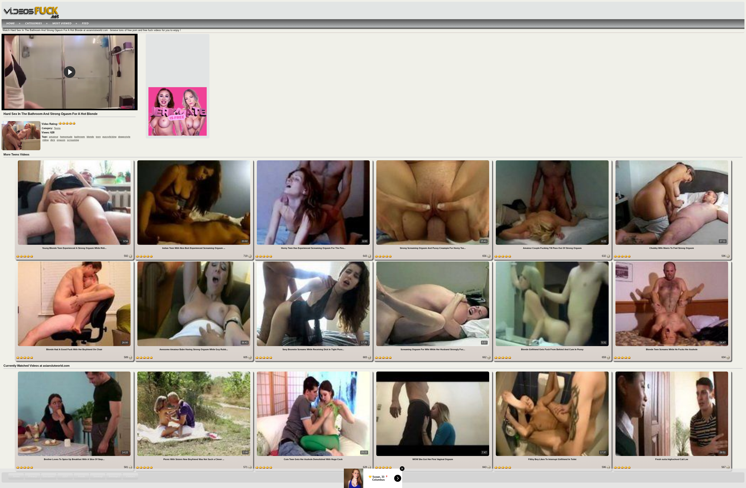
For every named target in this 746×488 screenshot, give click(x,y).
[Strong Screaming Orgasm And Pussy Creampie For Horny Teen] (433, 161)
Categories (33, 23)
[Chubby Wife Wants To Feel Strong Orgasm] (671, 161)
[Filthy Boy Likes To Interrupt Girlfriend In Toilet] (552, 372)
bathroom (79, 136)
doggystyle (124, 136)
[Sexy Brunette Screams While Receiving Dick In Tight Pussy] (313, 262)
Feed (85, 23)
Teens (57, 128)
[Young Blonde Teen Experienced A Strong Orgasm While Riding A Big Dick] (74, 161)
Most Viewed (61, 23)
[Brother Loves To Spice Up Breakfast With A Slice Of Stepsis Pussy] (74, 372)
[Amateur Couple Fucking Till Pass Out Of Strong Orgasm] (552, 161)
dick (52, 140)
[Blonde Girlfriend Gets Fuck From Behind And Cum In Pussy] (552, 262)
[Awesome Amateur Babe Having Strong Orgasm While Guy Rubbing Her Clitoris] (194, 262)
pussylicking (109, 136)
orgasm (61, 140)
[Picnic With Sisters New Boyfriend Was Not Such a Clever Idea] (194, 372)
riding (45, 140)
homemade (66, 136)
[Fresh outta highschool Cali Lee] (671, 372)
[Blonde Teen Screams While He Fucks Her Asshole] (671, 262)
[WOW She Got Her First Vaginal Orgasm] (433, 372)
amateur (53, 136)
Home (10, 23)
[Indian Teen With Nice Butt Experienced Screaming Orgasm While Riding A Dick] (194, 161)
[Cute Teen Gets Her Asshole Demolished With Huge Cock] (313, 372)
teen (98, 136)
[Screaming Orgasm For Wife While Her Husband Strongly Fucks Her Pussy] (433, 262)
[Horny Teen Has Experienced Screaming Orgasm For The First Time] (313, 161)
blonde (90, 136)
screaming (73, 140)
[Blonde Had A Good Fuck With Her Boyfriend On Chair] (74, 262)
